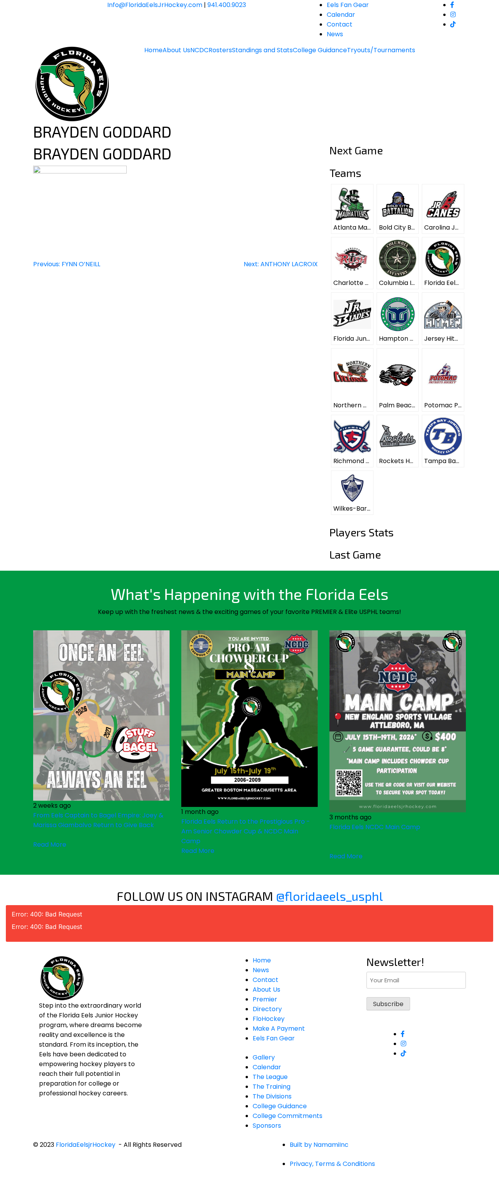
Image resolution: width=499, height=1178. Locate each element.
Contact (339, 24)
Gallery (264, 1057)
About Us (176, 50)
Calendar (341, 14)
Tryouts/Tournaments (381, 50)
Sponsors (267, 1125)
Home (153, 50)
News (335, 34)
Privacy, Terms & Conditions (332, 1163)
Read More (49, 844)
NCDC (199, 50)
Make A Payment (279, 1028)
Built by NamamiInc (319, 1144)
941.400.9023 (226, 4)
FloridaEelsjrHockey (85, 1144)
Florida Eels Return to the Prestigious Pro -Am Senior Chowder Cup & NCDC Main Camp (245, 831)
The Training (271, 1086)
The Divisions (272, 1096)
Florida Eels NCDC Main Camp (374, 826)
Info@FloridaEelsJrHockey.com (154, 4)
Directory (267, 1009)
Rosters (220, 50)
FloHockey (269, 1018)
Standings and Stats (262, 50)
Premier (265, 999)
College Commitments (287, 1115)
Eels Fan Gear (348, 4)
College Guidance (320, 50)
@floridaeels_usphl (329, 895)
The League (270, 1076)
